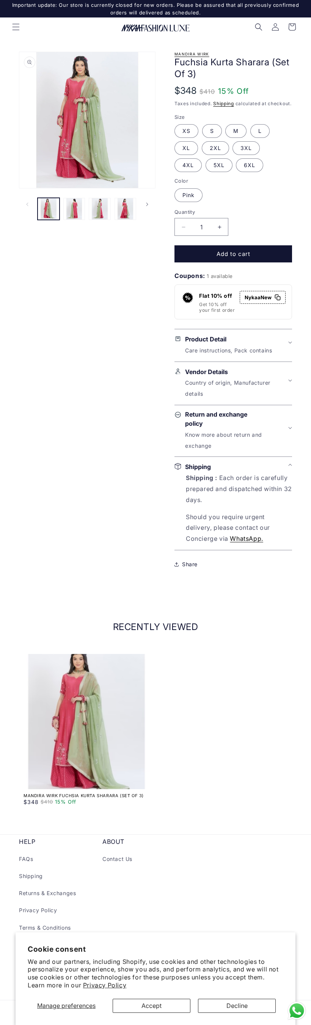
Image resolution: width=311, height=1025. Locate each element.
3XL (246, 148)
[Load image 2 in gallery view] (74, 209)
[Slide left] (27, 204)
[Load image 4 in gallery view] (126, 209)
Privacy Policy (104, 985)
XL (186, 148)
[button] (16, 27)
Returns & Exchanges (47, 893)
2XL (215, 148)
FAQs (26, 859)
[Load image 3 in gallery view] (100, 209)
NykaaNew (258, 297)
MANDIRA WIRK (191, 54)
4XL (188, 165)
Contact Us (117, 859)
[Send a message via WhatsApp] (296, 1010)
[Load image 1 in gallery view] (49, 209)
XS (186, 131)
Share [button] (190, 564)
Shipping (223, 103)
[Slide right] (147, 204)
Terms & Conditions (45, 927)
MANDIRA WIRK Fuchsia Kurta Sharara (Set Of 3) (84, 795)
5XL (219, 165)
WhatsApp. (246, 538)
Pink (188, 195)
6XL (249, 165)
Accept (151, 1005)
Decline (237, 1005)
